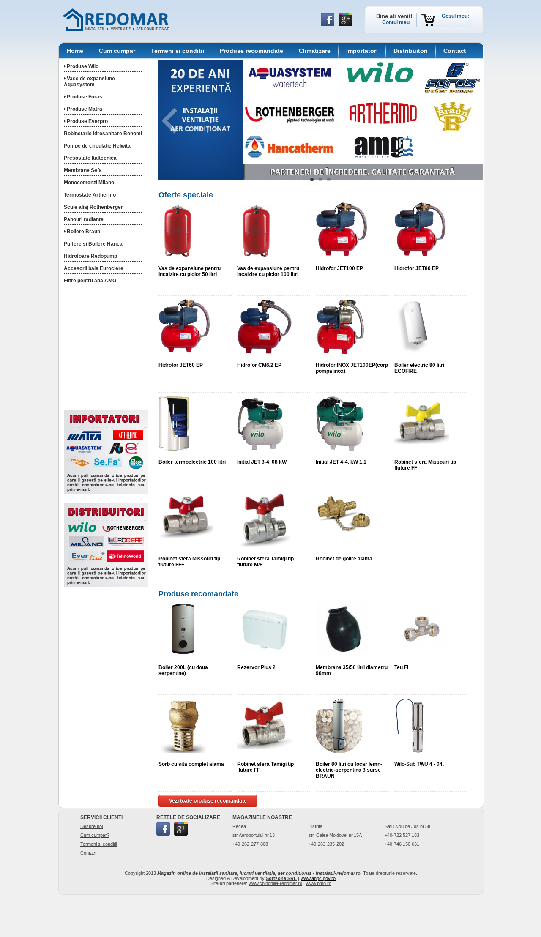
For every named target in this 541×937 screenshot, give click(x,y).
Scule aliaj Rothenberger (93, 207)
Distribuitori (410, 50)
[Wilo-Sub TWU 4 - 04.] (410, 725)
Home (75, 50)
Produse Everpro (87, 121)
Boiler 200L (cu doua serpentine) (183, 670)
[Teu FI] (421, 628)
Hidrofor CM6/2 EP (259, 365)
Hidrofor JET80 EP (416, 268)
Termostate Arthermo (90, 195)
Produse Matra (84, 109)
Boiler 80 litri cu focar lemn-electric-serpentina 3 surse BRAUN (349, 770)
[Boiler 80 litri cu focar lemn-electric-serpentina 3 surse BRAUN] (339, 725)
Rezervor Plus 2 (256, 667)
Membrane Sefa (83, 170)
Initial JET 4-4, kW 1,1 (341, 462)
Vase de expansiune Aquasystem (89, 81)
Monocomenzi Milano (89, 183)
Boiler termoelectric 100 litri (192, 462)
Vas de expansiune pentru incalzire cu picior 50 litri (189, 271)
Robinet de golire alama (344, 559)
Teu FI (401, 667)
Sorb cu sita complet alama (191, 764)
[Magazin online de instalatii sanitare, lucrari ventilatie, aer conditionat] (116, 19)
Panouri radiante (84, 219)
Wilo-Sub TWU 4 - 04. (419, 764)
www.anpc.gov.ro (318, 878)
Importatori (362, 50)
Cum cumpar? (94, 835)
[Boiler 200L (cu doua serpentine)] (183, 628)
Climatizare (315, 50)
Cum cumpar (117, 50)
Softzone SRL (281, 878)
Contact (454, 50)
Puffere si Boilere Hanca (93, 244)
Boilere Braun (83, 232)
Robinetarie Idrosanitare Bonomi (103, 134)
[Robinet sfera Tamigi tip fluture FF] (264, 723)
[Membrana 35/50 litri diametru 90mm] (343, 628)
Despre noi (91, 826)
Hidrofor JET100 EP (339, 268)
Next (462, 121)
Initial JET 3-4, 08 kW (262, 462)
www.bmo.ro (318, 883)
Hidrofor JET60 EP (180, 365)
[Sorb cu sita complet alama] (184, 725)
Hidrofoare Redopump (90, 256)
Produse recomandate (251, 50)
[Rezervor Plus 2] (264, 628)
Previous (178, 121)
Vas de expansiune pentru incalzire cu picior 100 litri (268, 271)
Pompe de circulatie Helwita (97, 146)
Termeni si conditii (177, 50)
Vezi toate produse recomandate (208, 801)
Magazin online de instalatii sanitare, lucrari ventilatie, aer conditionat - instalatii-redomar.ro (259, 873)
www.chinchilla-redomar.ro (275, 883)
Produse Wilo (82, 66)
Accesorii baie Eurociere (93, 268)
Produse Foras (84, 97)
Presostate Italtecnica (90, 158)
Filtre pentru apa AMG (90, 281)
